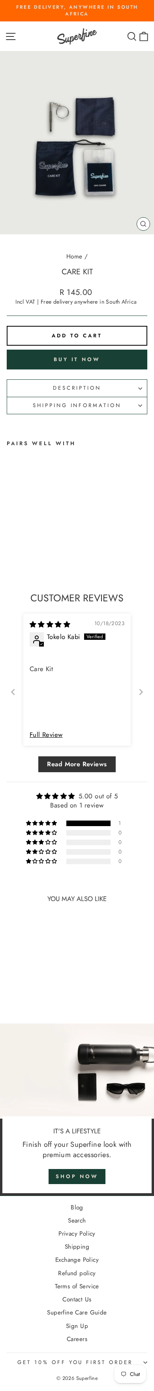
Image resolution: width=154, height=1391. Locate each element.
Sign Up (77, 1326)
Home (74, 256)
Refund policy (77, 1273)
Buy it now (77, 359)
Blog (77, 1207)
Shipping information (77, 405)
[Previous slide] (13, 692)
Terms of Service (77, 1286)
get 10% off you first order (75, 1362)
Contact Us (76, 1299)
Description (77, 388)
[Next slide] (141, 692)
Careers (77, 1339)
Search (77, 1220)
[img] (50, 624)
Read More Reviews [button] (77, 764)
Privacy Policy (77, 1233)
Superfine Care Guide (77, 1312)
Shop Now (77, 1176)
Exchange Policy (77, 1259)
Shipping (77, 1246)
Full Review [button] (46, 734)
